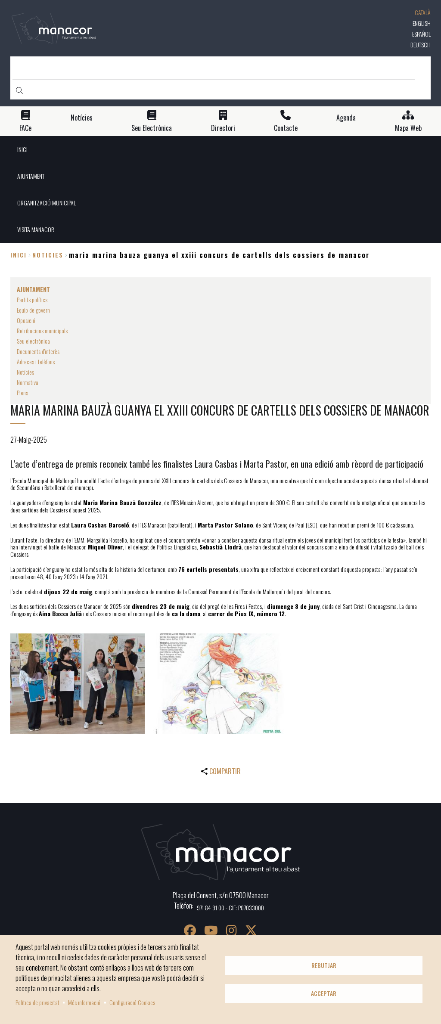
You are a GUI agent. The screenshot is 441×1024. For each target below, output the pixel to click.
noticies (47, 254)
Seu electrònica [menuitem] (33, 340)
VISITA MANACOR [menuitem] (35, 229)
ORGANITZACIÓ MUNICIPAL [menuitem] (46, 202)
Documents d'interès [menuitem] (38, 351)
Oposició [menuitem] (26, 320)
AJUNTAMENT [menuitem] (30, 175)
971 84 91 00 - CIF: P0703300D (230, 907)
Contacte (286, 128)
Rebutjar (323, 965)
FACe (25, 128)
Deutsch (420, 44)
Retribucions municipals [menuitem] (42, 330)
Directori (223, 128)
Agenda (346, 117)
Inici (18, 254)
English (422, 23)
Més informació (84, 1002)
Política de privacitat (37, 1002)
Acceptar (323, 993)
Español (421, 33)
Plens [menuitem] (22, 392)
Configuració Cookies (132, 1002)
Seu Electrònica (151, 128)
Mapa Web (408, 128)
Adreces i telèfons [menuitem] (36, 361)
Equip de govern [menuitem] (33, 309)
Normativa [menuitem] (27, 382)
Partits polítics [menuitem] (32, 299)
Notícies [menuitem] (25, 371)
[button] (77, 683)
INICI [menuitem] (22, 149)
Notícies (82, 117)
